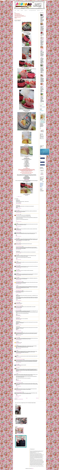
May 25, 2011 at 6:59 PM (18, 279)
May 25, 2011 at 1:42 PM (18, 259)
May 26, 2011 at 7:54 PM (18, 348)
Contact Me (38, 10)
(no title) (43, 32)
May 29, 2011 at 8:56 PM (18, 395)
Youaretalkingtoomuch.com (19, 290)
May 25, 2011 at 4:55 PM (18, 271)
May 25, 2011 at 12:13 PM (18, 236)
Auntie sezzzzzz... (18, 214)
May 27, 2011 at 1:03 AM (18, 353)
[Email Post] (20, 196)
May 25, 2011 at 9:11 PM (18, 288)
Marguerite (17, 337)
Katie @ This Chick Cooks (19, 382)
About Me (42, 10)
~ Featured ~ (21, 10)
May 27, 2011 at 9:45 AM (18, 362)
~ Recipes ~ (18, 10)
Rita (16, 223)
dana (16, 294)
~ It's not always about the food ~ (32, 10)
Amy (16, 373)
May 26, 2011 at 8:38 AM (18, 335)
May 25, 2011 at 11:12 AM (18, 208)
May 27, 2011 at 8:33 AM (18, 357)
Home (15, 10)
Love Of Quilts (17, 302)
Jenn (16, 285)
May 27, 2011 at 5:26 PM (18, 380)
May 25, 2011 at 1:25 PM (18, 249)
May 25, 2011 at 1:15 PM (18, 244)
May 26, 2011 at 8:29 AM (18, 319)
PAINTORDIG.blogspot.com (19, 281)
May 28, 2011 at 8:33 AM (18, 390)
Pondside (17, 277)
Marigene (17, 269)
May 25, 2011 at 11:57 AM (18, 230)
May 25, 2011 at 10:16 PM (18, 300)
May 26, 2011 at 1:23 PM (18, 343)
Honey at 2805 (17, 265)
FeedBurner (42, 174)
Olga (16, 355)
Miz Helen (17, 367)
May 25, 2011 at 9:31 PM (18, 292)
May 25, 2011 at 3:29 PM (18, 267)
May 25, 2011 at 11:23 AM (18, 212)
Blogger (32, 468)
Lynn (16, 261)
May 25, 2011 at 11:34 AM (18, 221)
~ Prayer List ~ (26, 10)
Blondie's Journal (18, 232)
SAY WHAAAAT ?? (43, 15)
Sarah (16, 341)
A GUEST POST (42, 57)
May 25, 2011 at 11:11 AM (18, 203)
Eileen (16, 273)
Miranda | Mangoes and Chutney (19, 359)
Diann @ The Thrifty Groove (19, 246)
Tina (16, 350)
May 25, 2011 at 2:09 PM (18, 263)
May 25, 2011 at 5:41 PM (18, 275)
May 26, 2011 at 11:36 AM (18, 339)
